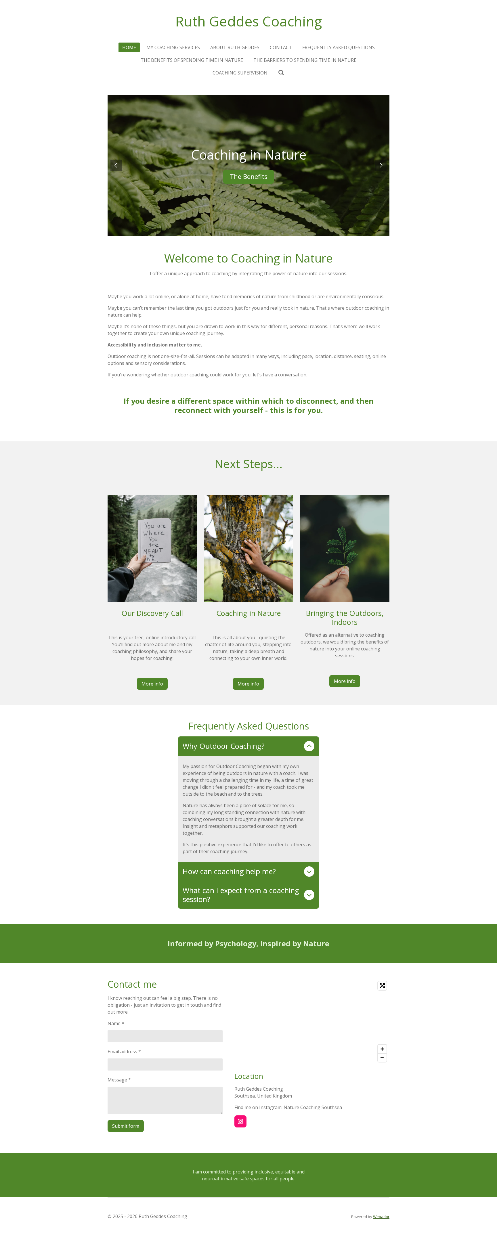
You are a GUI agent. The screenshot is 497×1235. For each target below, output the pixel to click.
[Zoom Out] (382, 1057)
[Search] (281, 72)
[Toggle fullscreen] (382, 985)
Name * (116, 1023)
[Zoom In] (382, 1049)
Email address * (124, 1051)
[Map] (311, 1022)
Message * (119, 1080)
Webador (381, 1216)
